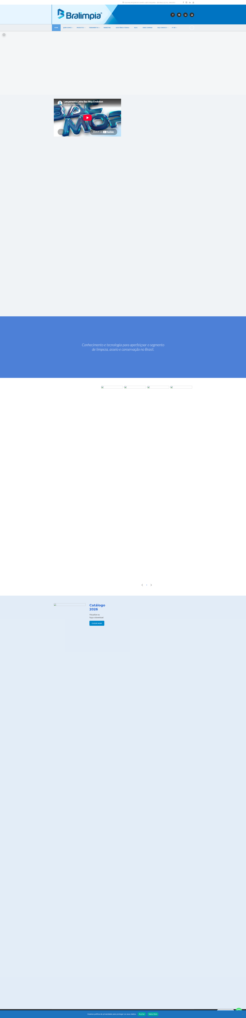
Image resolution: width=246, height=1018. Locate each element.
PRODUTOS (80, 27)
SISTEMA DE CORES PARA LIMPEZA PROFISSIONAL (149, 298)
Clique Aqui (97, 623)
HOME (56, 27)
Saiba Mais (153, 1014)
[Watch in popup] (112, 482)
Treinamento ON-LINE (136, 307)
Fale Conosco (162, 27)
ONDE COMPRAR (147, 27)
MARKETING (107, 27)
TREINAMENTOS (94, 27)
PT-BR (174, 27)
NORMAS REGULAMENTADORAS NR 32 (143, 293)
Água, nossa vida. (134, 303)
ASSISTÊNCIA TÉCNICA (122, 27)
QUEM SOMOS (67, 27)
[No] (243, 1014)
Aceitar (142, 1014)
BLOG (135, 27)
